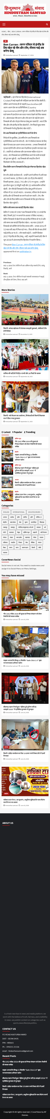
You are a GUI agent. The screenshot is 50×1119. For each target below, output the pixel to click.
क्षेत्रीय (16, 452)
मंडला (11, 537)
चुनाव (26, 522)
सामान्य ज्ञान (25, 547)
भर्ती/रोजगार (43, 532)
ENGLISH (6, 512)
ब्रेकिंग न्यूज (18, 439)
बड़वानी (35, 532)
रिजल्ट (20, 542)
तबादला (39, 527)
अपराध (17, 480)
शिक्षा (4, 547)
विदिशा (33, 542)
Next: (23, 276)
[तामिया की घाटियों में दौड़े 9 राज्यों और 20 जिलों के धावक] (25, 354)
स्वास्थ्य (5, 552)
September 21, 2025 (27, 422)
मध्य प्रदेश (19, 537)
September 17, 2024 (27, 55)
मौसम (34, 537)
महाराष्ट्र (27, 537)
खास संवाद (13, 522)
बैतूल (18, 532)
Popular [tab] (17, 432)
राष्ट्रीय (13, 542)
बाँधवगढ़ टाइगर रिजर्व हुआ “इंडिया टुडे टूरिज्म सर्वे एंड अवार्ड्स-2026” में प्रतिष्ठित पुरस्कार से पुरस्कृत (27, 470)
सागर (17, 547)
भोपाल (4, 537)
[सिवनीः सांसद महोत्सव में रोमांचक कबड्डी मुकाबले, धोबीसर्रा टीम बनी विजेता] (25, 309)
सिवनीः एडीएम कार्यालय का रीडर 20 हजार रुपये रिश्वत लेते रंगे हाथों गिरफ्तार (28, 483)
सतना (10, 547)
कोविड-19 (39, 517)
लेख (26, 542)
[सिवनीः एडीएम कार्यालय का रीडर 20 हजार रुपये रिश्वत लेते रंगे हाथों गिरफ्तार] (7, 482)
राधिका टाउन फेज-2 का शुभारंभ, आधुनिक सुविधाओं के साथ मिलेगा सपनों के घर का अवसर (28, 497)
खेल (5, 41)
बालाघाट (11, 532)
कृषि (31, 517)
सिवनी (33, 547)
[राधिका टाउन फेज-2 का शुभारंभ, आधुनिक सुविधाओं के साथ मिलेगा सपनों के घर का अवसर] (7, 495)
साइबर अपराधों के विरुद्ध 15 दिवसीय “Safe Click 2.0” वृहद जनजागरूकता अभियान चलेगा (27, 457)
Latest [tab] (7, 432)
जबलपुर (5, 527)
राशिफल (5, 542)
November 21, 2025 (26, 334)
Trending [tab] (30, 432)
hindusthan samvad (11, 55)
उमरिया (25, 517)
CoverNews (36, 1112)
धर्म (45, 527)
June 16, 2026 (25, 620)
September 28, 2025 (27, 377)
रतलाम (41, 537)
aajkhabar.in (25, 251)
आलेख (12, 517)
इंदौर (18, 517)
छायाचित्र (33, 522)
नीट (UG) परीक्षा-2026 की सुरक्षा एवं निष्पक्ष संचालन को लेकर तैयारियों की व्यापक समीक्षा (28, 444)
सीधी (39, 547)
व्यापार (39, 542)
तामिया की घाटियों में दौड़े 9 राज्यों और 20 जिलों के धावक (22, 373)
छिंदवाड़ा (42, 522)
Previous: (24, 265)
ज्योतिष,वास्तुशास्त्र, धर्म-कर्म (25, 527)
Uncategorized (34, 512)
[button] (4, 24)
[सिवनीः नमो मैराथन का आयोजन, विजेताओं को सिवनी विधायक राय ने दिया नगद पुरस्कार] (25, 397)
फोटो (4, 532)
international (19, 512)
